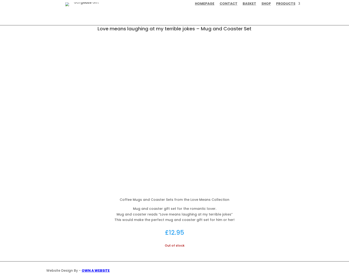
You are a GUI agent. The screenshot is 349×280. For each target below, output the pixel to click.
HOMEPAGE (204, 4)
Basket (249, 4)
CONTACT (228, 4)
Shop (266, 4)
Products (285, 4)
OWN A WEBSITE (96, 270)
